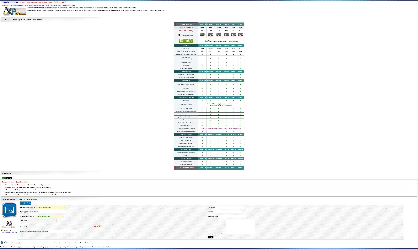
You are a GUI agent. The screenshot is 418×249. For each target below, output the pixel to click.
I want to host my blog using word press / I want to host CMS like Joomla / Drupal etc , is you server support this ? (38, 192)
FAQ (3, 178)
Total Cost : (23, 221)
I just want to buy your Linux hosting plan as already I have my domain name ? (28, 187)
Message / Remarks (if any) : (217, 234)
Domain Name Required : (28, 207)
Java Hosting (225, 105)
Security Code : (25, 227)
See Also (8, 178)
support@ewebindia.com (9, 232)
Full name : (211, 207)
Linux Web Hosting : (27, 2)
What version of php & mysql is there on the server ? (20, 190)
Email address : (213, 216)
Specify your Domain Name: (29, 212)
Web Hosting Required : (27, 216)
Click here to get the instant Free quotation (223, 41)
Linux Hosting (46, 7)
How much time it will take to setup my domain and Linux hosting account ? (27, 185)
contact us (18, 242)
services (53, 7)
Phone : (210, 212)
